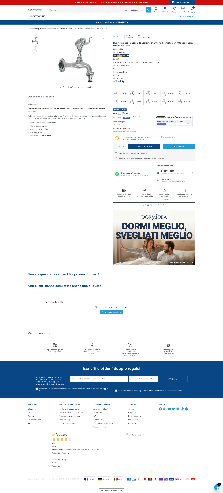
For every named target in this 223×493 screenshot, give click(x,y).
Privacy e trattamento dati (70, 416)
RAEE (30, 423)
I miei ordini (133, 420)
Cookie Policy (64, 420)
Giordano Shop (34, 29)
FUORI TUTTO (72, 29)
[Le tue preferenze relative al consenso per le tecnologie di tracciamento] (219, 489)
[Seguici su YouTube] (169, 409)
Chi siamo (32, 409)
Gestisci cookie (99, 427)
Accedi (131, 409)
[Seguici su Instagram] (164, 409)
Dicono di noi (33, 412)
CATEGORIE (38, 16)
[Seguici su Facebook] (160, 409)
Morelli (117, 37)
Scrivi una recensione (111, 312)
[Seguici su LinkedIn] (178, 409)
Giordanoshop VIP (131, 131)
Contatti (31, 416)
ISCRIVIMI (173, 379)
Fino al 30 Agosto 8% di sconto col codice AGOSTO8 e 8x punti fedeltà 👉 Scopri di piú (111, 2)
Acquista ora (179, 146)
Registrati (132, 412)
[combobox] (133, 379)
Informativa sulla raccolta (111, 490)
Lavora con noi (34, 420)
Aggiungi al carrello (144, 146)
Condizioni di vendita (68, 423)
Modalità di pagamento (69, 409)
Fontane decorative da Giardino (53, 29)
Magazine (132, 423)
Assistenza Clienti (100, 409)
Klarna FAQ (98, 420)
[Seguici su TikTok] (182, 409)
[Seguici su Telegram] (186, 409)
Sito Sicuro (98, 412)
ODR (95, 416)
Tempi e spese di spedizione (71, 412)
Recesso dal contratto (103, 423)
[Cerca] (148, 10)
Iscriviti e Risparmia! (184, 2)
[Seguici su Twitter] (173, 409)
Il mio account (134, 416)
